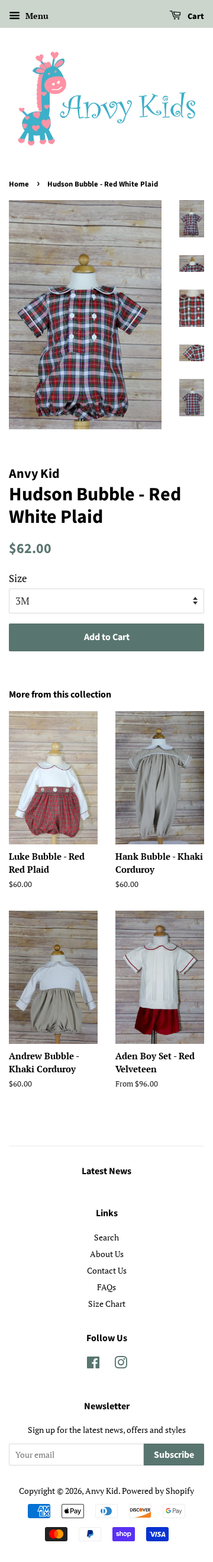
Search (106, 1237)
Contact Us (107, 1270)
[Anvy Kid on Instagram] (120, 1364)
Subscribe (174, 1454)
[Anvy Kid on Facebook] (93, 1364)
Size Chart (106, 1303)
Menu (36, 15)
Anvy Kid (101, 1490)
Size (18, 578)
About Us (107, 1253)
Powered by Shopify (158, 1490)
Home (19, 184)
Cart (195, 17)
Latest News (106, 1171)
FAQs (106, 1287)
